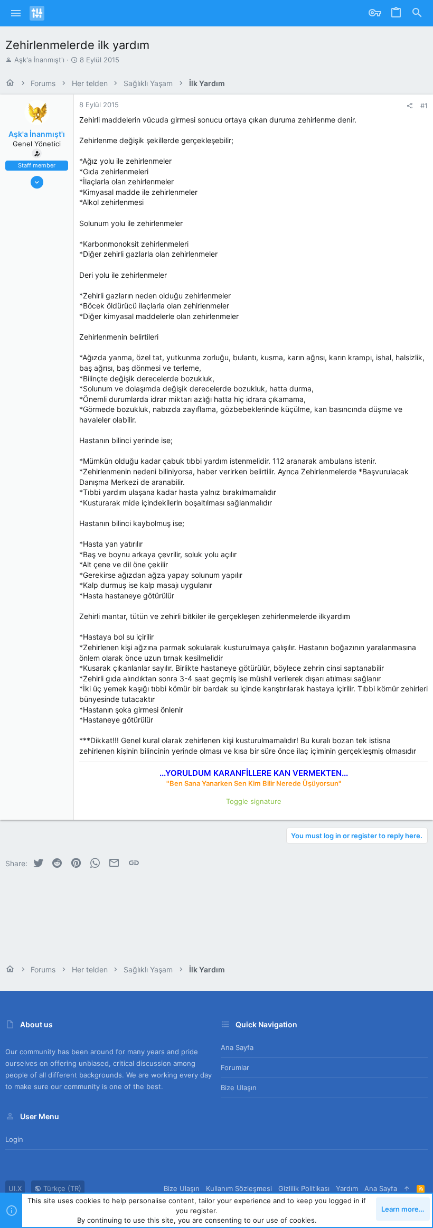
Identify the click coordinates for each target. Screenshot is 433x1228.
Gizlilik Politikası (304, 1188)
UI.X (15, 1188)
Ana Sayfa (237, 1047)
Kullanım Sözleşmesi (239, 1188)
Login (14, 1139)
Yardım (347, 1188)
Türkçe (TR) (61, 1188)
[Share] (409, 106)
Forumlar (235, 1067)
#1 (424, 105)
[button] (16, 13)
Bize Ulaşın (239, 1087)
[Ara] (417, 13)
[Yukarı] (406, 1188)
